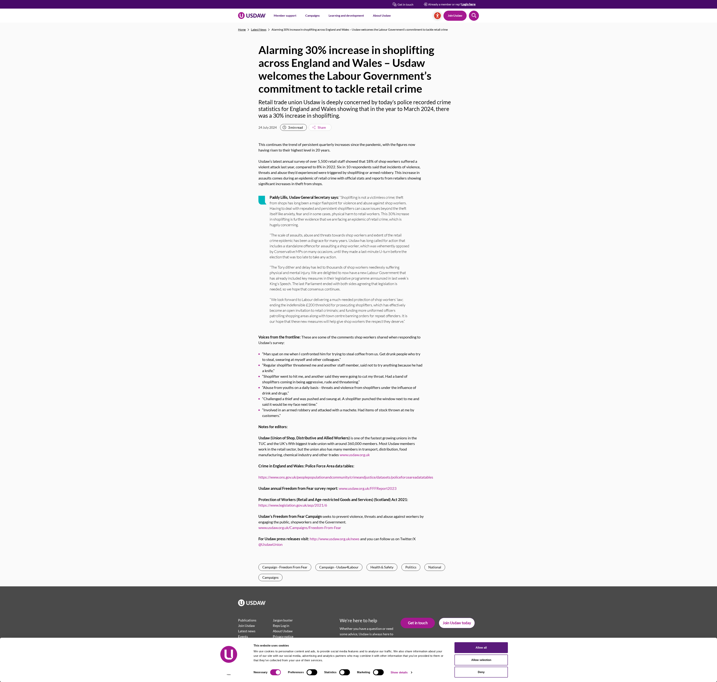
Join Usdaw (455, 15)
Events (243, 636)
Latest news (246, 631)
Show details (399, 672)
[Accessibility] (437, 15)
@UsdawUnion (270, 544)
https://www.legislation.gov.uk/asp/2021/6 (292, 505)
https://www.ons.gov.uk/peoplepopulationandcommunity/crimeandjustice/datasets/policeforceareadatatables (345, 477)
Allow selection (481, 659)
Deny (481, 672)
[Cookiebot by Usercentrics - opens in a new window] (228, 675)
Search (474, 16)
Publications (247, 620)
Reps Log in (281, 626)
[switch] (312, 672)
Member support (285, 15)
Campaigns (312, 15)
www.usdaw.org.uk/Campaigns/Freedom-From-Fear (299, 527)
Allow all (481, 647)
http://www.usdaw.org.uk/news (334, 538)
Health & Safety (381, 567)
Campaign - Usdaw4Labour (338, 567)
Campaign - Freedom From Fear (284, 567)
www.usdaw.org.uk (355, 454)
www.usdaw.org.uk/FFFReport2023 (368, 488)
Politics (410, 567)
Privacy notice (283, 636)
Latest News (258, 29)
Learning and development (346, 15)
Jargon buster (283, 620)
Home (242, 29)
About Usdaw (382, 15)
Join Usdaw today (457, 623)
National (434, 567)
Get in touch (417, 623)
